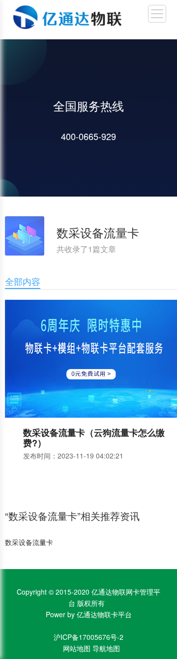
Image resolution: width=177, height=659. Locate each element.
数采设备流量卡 (29, 542)
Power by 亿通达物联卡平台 (89, 614)
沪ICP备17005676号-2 (88, 637)
